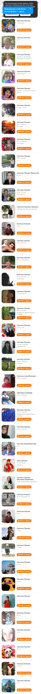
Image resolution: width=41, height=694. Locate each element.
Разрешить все (12, 14)
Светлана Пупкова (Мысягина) (28, 173)
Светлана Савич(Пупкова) (26, 376)
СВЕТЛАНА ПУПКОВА (24, 393)
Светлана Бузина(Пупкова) (26, 444)
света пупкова (22, 461)
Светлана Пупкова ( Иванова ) (28, 207)
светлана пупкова (23, 241)
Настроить (25, 14)
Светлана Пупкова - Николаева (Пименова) (25, 478)
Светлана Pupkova (23, 494)
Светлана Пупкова (23, 21)
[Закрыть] (30, 9)
